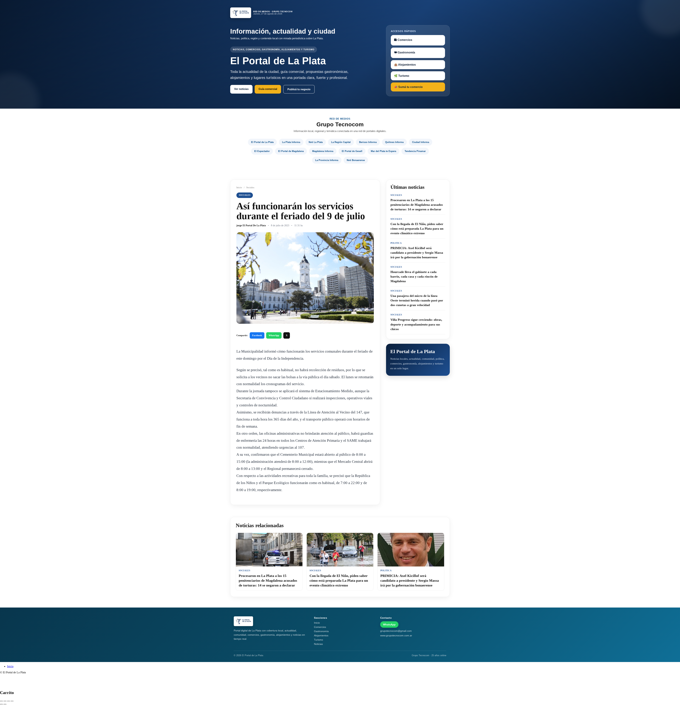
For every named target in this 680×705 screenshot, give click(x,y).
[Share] (5, 701)
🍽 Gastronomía (404, 52)
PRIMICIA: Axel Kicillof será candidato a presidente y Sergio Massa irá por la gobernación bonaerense (409, 580)
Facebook (257, 335)
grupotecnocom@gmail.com (396, 630)
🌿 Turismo (401, 75)
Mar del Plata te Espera (383, 151)
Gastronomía (321, 631)
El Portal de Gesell (352, 151)
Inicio (239, 187)
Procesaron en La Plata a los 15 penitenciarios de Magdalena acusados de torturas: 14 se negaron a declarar (268, 580)
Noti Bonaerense (356, 160)
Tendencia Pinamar (415, 151)
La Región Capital (341, 142)
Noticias (318, 644)
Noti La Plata (316, 142)
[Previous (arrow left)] (1, 704)
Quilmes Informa (394, 142)
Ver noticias (241, 88)
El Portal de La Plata (262, 142)
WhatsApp (274, 335)
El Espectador (262, 151)
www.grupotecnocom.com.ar (396, 635)
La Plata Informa (291, 142)
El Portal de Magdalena (291, 151)
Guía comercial (268, 88)
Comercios (320, 627)
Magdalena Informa (322, 151)
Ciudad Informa (420, 142)
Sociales (250, 187)
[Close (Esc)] (1, 701)
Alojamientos (321, 635)
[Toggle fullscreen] (8, 701)
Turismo (318, 639)
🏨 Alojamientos (405, 64)
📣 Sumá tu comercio (408, 86)
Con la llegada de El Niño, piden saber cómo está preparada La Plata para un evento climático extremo (339, 580)
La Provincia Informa (326, 160)
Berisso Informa (368, 142)
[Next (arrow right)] (5, 704)
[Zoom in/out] (12, 701)
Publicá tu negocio (298, 89)
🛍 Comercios (403, 39)
